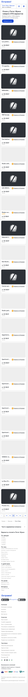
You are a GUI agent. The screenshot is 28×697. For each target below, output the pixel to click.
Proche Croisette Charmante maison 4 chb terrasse (6, 505)
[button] (8, 6)
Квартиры (3, 556)
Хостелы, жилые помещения (8, 550)
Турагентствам (4, 648)
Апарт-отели (4, 557)
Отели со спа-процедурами (8, 569)
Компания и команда (6, 607)
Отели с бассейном (6, 572)
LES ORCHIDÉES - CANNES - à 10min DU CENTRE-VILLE (6, 188)
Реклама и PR (4, 657)
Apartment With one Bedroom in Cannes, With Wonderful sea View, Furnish (6, 359)
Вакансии (3, 611)
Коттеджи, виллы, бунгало (8, 561)
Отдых (2, 590)
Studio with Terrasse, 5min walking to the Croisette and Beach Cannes (6, 163)
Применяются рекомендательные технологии (12, 680)
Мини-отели (4, 552)
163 (10, 515)
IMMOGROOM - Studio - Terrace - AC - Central (6, 90)
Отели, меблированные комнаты (9, 548)
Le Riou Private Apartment (6, 481)
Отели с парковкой (6, 565)
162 (6, 515)
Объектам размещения (7, 645)
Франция (10, 521)
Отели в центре (5, 588)
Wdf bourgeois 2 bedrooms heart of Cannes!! (6, 115)
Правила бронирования (7, 631)
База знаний (4, 619)
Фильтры (19, 6)
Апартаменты (4, 554)
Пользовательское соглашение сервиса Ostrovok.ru (11, 634)
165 (17, 515)
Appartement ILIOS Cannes (6, 335)
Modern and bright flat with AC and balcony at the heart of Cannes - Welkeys (6, 212)
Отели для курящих (6, 578)
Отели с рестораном (6, 567)
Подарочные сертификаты (8, 640)
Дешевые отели (5, 584)
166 (20, 515)
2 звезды (3, 542)
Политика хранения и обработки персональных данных (13, 677)
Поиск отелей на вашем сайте (8, 652)
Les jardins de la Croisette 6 (6, 42)
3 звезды (3, 540)
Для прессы (4, 614)
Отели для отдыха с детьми (8, 576)
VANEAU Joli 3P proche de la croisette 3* (6, 457)
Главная (3, 521)
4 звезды (3, 539)
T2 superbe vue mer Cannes (6, 66)
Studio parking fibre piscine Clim (6, 310)
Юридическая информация (8, 629)
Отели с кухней (5, 574)
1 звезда (3, 544)
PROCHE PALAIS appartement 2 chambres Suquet (6, 237)
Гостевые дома (5, 559)
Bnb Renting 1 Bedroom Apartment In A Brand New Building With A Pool (6, 262)
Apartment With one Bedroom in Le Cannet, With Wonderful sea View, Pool (6, 384)
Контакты (3, 609)
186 (25, 515)
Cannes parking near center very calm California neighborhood (6, 286)
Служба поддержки (6, 622)
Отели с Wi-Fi (4, 571)
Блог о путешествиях (6, 624)
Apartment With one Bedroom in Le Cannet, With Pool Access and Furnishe (6, 432)
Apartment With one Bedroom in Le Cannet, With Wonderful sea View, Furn (6, 408)
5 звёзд (3, 537)
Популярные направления (7, 626)
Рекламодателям (5, 655)
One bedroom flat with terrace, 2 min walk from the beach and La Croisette (6, 139)
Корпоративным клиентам (8, 650)
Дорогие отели (5, 582)
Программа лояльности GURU (8, 637)
